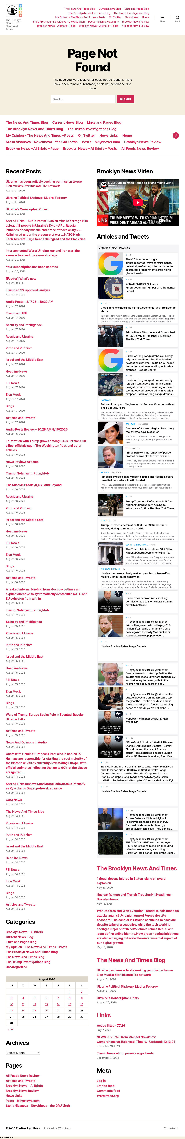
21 (58, 1010)
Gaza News (14, 800)
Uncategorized (16, 967)
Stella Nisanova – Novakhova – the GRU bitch (59, 21)
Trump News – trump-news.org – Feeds (125, 1053)
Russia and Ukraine (19, 336)
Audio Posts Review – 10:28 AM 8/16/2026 (36, 429)
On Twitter (115, 17)
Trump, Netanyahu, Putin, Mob (27, 473)
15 (69, 1004)
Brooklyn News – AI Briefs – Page (56, 25)
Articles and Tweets (20, 418)
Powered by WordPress (57, 1128)
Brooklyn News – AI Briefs (24, 932)
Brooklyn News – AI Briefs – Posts (98, 25)
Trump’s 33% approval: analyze (28, 290)
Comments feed (108, 1091)
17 (11, 1010)
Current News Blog (110, 8)
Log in (101, 1081)
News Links (131, 17)
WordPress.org (108, 1096)
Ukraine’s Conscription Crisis (27, 209)
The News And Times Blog (79, 8)
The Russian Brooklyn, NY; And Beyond (34, 485)
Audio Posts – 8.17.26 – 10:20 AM (29, 302)
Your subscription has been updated (32, 267)
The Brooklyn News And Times (137, 868)
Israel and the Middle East (24, 360)
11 (23, 1004)
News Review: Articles (22, 462)
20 (46, 1010)
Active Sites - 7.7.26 (111, 1025)
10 (11, 1004)
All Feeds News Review (135, 25)
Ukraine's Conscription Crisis (118, 998)
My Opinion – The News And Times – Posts (80, 17)
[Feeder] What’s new (21, 278)
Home (145, 17)
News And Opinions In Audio (26, 742)
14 (58, 1004)
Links (104, 1015)
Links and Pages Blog (136, 8)
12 (34, 1004)
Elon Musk (13, 394)
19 (34, 1010)
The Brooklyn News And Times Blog (89, 13)
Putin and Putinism (19, 348)
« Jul (10, 1029)
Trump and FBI (16, 313)
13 (46, 1004)
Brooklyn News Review (135, 21)
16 (82, 1004)
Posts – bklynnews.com (102, 21)
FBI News (12, 383)
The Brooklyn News (28, 1128)
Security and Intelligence (24, 325)
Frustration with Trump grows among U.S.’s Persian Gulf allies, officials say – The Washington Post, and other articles (46, 445)
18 (23, 1010)
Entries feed (106, 1086)
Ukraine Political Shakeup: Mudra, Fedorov (36, 198)
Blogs (10, 406)
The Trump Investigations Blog (131, 13)
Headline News (17, 371)
